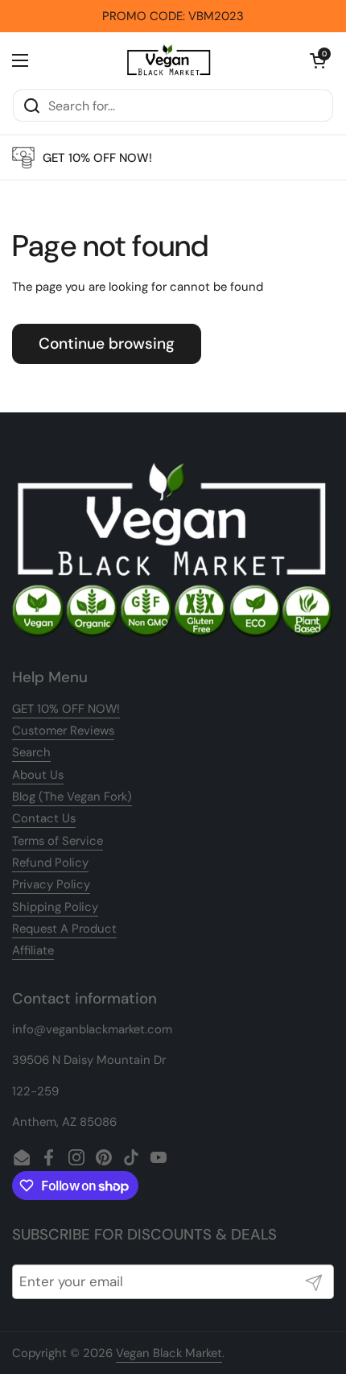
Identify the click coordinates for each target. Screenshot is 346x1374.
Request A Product (64, 929)
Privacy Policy (51, 884)
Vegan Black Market (169, 1353)
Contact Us (44, 818)
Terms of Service (57, 841)
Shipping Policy (55, 907)
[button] (318, 60)
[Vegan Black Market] (169, 60)
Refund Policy (50, 863)
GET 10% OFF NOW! (66, 709)
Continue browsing (107, 343)
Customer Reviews (63, 730)
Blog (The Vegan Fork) (72, 796)
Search (31, 752)
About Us (38, 775)
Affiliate (33, 950)
